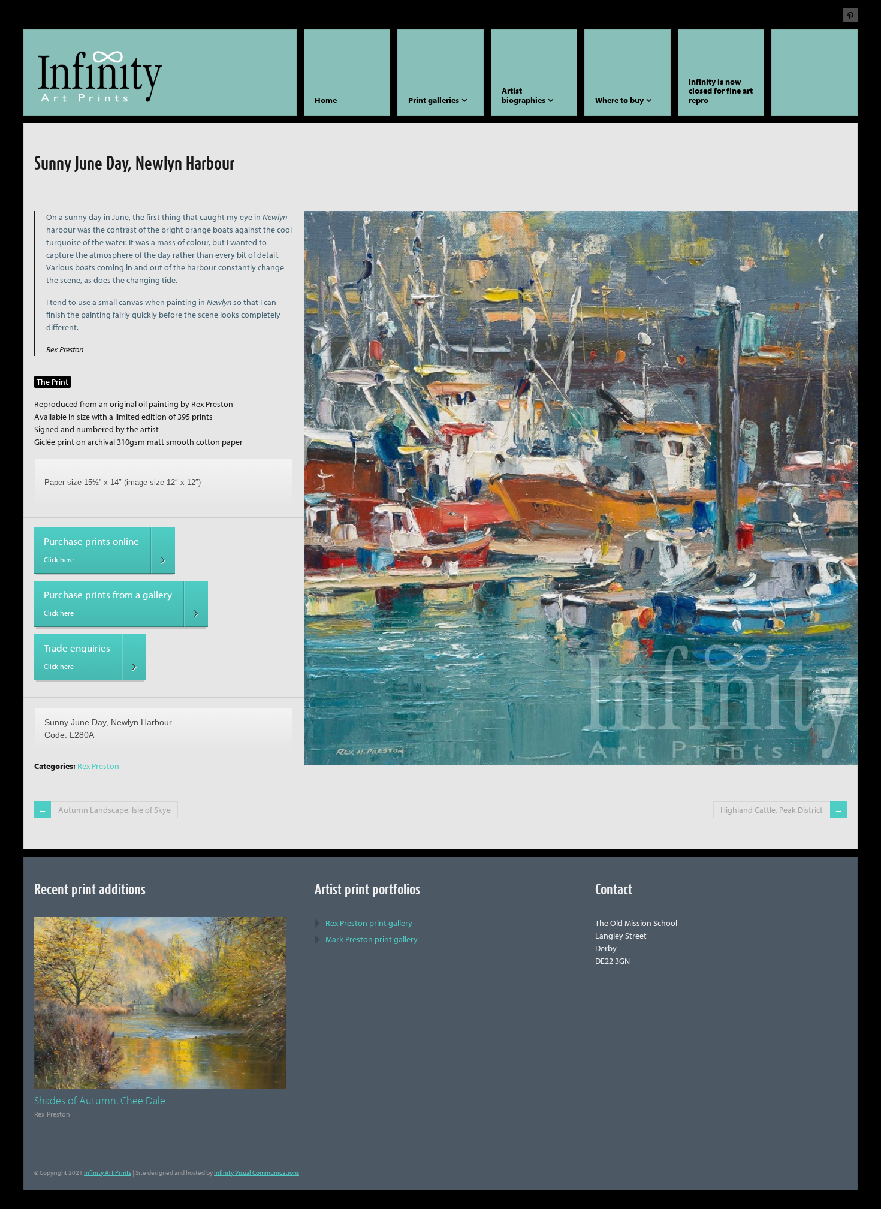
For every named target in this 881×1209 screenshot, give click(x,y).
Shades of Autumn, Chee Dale (99, 1100)
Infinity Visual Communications (256, 1172)
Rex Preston (98, 766)
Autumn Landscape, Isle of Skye (114, 809)
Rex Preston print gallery (368, 923)
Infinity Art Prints (107, 1172)
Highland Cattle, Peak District (771, 809)
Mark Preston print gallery (371, 939)
